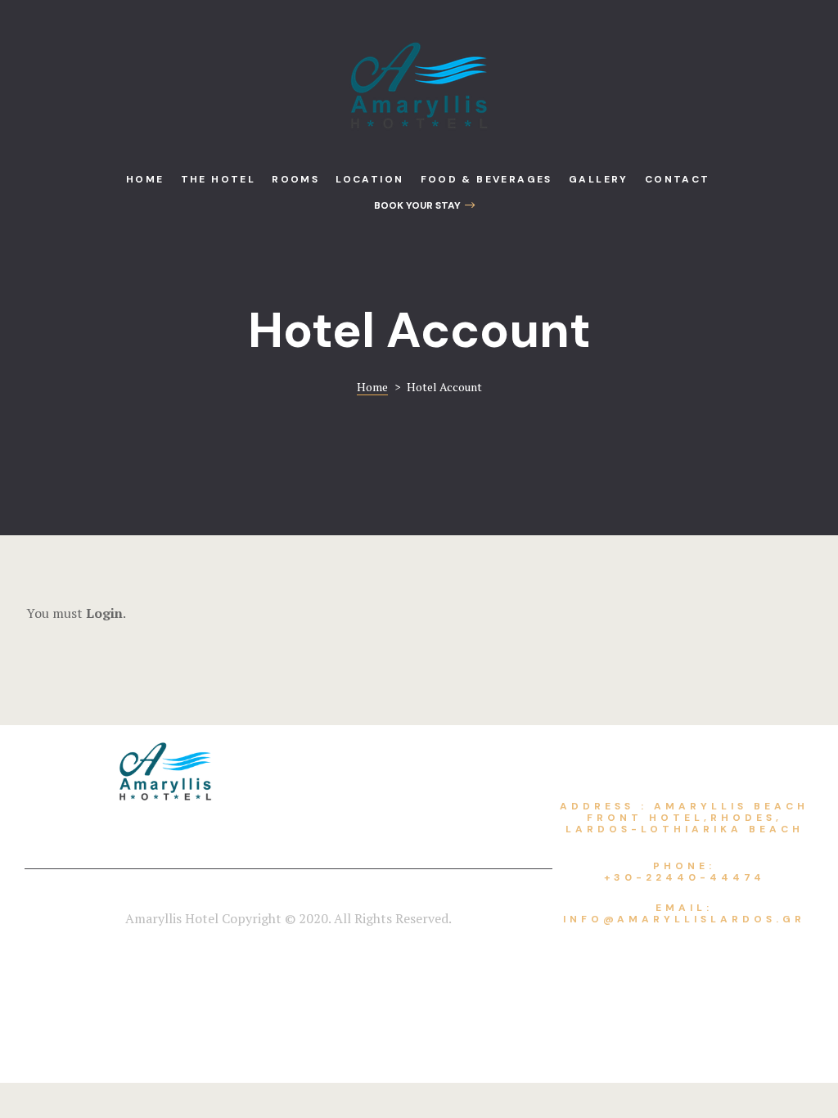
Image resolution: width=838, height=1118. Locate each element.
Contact (677, 179)
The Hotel (218, 179)
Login (104, 613)
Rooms (295, 179)
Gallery (598, 179)
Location (369, 179)
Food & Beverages (486, 179)
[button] (424, 205)
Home (145, 179)
